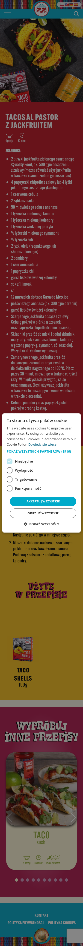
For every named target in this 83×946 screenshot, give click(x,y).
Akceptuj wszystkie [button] (43, 501)
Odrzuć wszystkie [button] (43, 513)
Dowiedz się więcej (42, 444)
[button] (41, 451)
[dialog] (41, 473)
